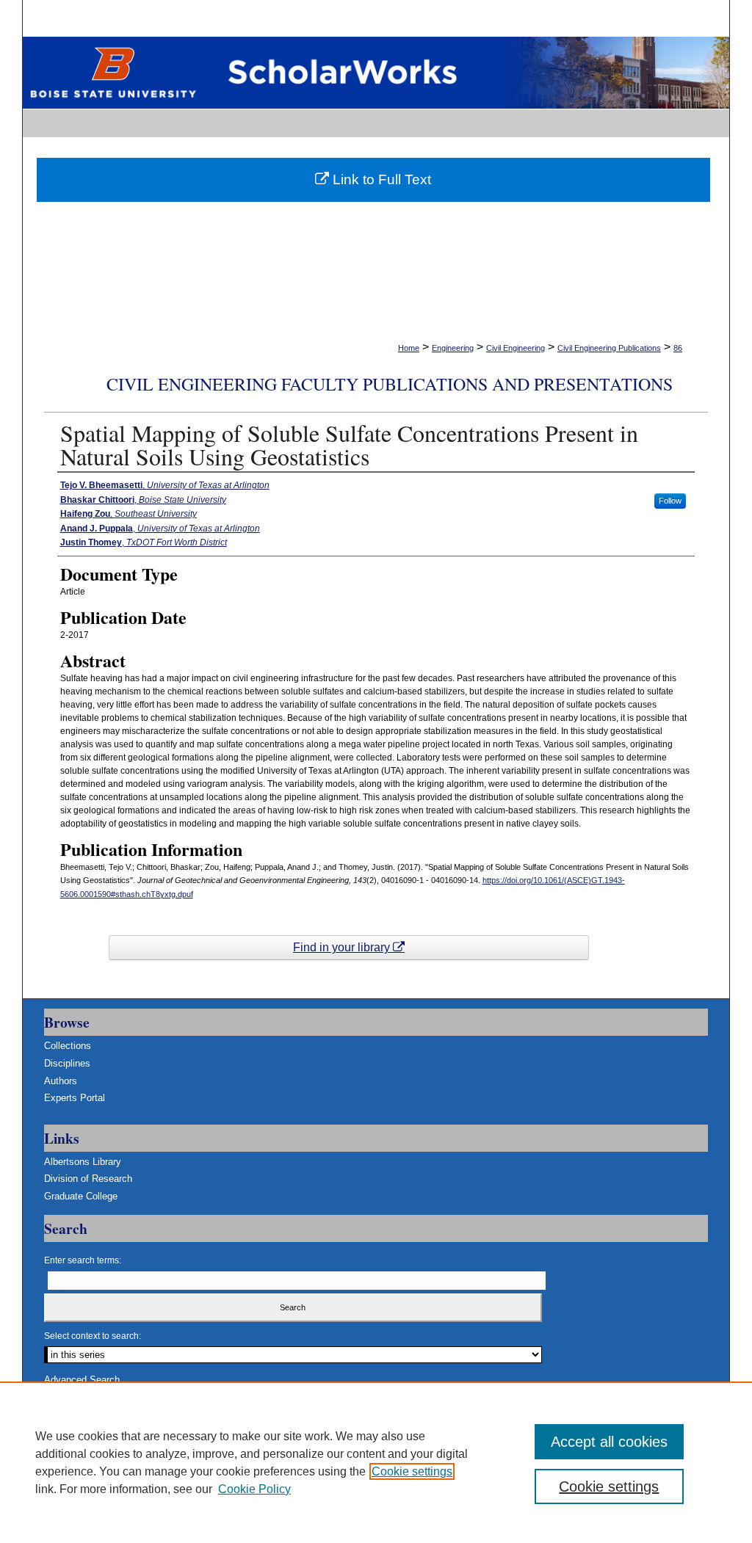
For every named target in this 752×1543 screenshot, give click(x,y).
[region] (376, 1462)
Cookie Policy (254, 1489)
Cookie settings (412, 1471)
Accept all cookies (609, 1442)
